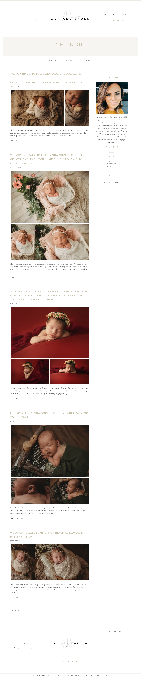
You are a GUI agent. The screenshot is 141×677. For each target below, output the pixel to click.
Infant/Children (85, 60)
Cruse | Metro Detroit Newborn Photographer (46, 82)
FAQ (35, 20)
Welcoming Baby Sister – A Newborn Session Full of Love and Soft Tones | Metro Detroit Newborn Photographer (48, 159)
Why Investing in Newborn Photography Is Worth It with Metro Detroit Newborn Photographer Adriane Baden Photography (48, 295)
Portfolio (34, 14)
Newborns (67, 60)
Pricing (106, 14)
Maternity (53, 60)
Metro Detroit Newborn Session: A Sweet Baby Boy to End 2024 (49, 415)
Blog (115, 14)
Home (14, 14)
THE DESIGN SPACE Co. (98, 675)
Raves (27, 20)
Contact (125, 14)
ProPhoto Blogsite (75, 675)
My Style (17, 20)
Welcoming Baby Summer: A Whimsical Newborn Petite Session (46, 534)
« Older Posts (16, 610)
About (23, 14)
